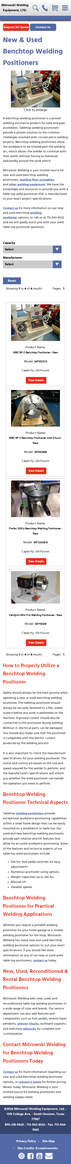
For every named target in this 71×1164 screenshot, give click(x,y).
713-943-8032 (36, 1124)
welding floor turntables (37, 179)
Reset (12, 280)
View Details (36, 380)
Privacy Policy (26, 1141)
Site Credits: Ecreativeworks (38, 1148)
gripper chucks (28, 1023)
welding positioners (30, 813)
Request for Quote (16, 27)
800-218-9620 (14, 1124)
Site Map (48, 1141)
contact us (40, 960)
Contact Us (43, 27)
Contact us (10, 208)
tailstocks (29, 1028)
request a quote (30, 1081)
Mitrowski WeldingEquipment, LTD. (14, 8)
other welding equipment (27, 184)
